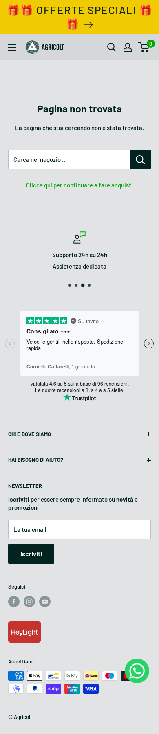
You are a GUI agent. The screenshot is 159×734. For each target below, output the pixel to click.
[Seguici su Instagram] (29, 601)
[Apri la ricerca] (111, 47)
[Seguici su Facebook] (14, 601)
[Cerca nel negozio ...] (140, 159)
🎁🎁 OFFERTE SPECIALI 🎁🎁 (80, 17)
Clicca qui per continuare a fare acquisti (79, 185)
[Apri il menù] (12, 47)
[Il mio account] (128, 47)
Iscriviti (31, 554)
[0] (144, 47)
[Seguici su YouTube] (45, 601)
